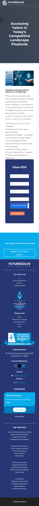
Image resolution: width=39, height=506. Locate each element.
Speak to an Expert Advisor (19, 253)
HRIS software (19, 456)
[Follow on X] (19, 365)
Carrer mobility (19, 472)
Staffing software (19, 486)
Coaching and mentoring (19, 467)
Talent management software (19, 470)
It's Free (19, 410)
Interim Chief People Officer (19, 434)
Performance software (19, 489)
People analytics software (19, 446)
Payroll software (19, 453)
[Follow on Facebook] (15, 365)
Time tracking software (19, 451)
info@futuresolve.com (20, 376)
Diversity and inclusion (19, 462)
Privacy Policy (19, 416)
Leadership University (19, 437)
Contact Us (19, 389)
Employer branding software (19, 439)
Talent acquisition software (19, 448)
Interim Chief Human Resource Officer (19, 432)
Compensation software (19, 465)
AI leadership (19, 479)
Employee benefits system (19, 481)
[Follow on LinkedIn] (23, 365)
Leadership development (20, 484)
